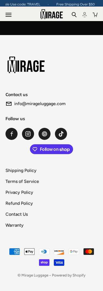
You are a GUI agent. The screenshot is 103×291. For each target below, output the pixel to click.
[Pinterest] (44, 134)
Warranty (14, 225)
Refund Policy (19, 203)
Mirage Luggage (34, 275)
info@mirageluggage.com (40, 103)
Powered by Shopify (68, 275)
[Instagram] (28, 134)
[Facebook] (11, 134)
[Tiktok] (61, 134)
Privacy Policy (19, 192)
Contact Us (16, 214)
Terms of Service (22, 181)
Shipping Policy (21, 170)
